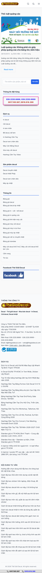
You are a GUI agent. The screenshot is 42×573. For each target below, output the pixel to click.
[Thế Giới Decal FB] (21, 275)
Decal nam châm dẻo (10, 141)
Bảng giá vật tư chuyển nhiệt (13, 237)
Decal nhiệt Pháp (9, 173)
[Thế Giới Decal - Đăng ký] (21, 349)
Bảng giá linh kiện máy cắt (12, 219)
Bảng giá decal (8, 202)
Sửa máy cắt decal (10, 150)
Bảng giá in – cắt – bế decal (13, 211)
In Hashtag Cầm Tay (10, 137)
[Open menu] (39, 4)
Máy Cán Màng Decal (11, 146)
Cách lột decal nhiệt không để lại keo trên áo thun (20, 506)
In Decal (34, 311)
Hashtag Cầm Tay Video (12, 155)
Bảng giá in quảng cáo (11, 215)
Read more (8, 69)
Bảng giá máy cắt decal (11, 224)
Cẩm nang (27, 54)
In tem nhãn (7, 128)
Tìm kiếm (35, 81)
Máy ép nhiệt (8, 183)
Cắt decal (6, 124)
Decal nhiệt (13, 314)
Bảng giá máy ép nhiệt (11, 233)
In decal (6, 120)
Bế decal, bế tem (9, 133)
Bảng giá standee (9, 241)
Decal (3, 311)
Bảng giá (6, 199)
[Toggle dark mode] (33, 4)
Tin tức (5, 258)
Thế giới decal (12, 311)
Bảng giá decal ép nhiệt (11, 205)
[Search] (28, 4)
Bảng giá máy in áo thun (12, 228)
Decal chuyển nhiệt (10, 170)
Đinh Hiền (16, 54)
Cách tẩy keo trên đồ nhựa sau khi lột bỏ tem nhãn (21, 547)
